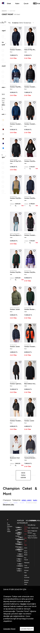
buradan (30, 619)
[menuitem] (21, 22)
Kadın (17, 3)
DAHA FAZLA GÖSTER (23, 475)
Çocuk (26, 3)
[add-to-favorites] (20, 28)
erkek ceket (27, 500)
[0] (35, 3)
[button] (4, 30)
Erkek (9, 3)
